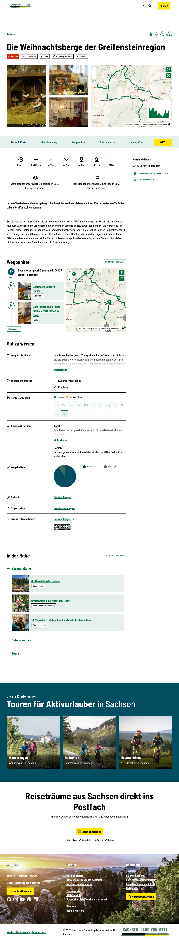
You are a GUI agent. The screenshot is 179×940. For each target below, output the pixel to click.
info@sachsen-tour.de (27, 882)
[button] (172, 936)
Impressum (23, 932)
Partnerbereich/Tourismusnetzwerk (86, 899)
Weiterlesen (60, 369)
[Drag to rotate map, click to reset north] (94, 77)
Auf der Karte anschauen (115, 262)
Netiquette (132, 888)
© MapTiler (138, 124)
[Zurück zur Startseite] (20, 6)
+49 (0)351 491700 (27, 875)
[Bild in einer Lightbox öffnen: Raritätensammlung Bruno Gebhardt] (68, 112)
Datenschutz (38, 932)
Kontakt (11, 932)
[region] (131, 96)
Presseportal (73, 891)
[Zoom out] (94, 73)
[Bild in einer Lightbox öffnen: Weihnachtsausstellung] (68, 80)
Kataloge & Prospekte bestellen (84, 879)
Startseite (11, 34)
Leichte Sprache (135, 875)
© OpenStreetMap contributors (155, 124)
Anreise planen (74, 875)
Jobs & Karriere (75, 910)
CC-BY (27, 630)
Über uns (71, 906)
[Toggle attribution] (169, 124)
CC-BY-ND (43, 126)
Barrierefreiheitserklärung (141, 879)
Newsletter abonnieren (79, 884)
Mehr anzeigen (13, 329)
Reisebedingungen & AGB (140, 884)
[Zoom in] (94, 69)
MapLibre (128, 124)
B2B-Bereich (73, 895)
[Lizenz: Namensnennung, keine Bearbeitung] (62, 529)
